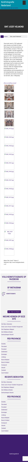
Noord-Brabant (5, 359)
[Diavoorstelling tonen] (10, 83)
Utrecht (3, 367)
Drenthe (3, 344)
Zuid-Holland (4, 373)
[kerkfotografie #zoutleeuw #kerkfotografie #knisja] (8, 298)
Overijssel (4, 365)
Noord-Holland (5, 362)
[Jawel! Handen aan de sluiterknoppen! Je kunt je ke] (8, 302)
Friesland (3, 349)
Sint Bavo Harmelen (6, 324)
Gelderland (4, 351)
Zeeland (3, 370)
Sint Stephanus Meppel (7, 329)
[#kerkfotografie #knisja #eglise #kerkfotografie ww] (20, 306)
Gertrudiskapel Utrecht (7, 334)
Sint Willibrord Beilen (7, 332)
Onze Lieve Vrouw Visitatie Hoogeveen (12, 326)
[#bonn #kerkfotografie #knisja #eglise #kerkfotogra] (20, 302)
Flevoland (4, 346)
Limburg (3, 357)
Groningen (4, 354)
